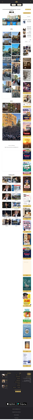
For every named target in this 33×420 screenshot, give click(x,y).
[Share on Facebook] (18, 391)
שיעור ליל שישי (16, 217)
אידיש (13, 4)
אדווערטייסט (14, 387)
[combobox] (27, 16)
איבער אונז (19, 387)
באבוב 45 (26, 41)
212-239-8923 (25, 378)
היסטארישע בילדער (18, 376)
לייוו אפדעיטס (6, 183)
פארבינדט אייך (18, 385)
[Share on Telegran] (17, 391)
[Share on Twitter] (20, 391)
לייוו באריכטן (16, 200)
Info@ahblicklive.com (28, 380)
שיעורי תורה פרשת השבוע (7, 217)
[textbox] (27, 16)
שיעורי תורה (16, 183)
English (19, 4)
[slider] (10, 111)
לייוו (29, 41)
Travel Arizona (16, 417)
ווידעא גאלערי (18, 378)
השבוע (6, 200)
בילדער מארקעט (18, 380)
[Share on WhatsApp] (15, 391)
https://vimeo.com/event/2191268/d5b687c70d (11, 147)
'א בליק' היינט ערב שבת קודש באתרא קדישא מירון (29, 36)
